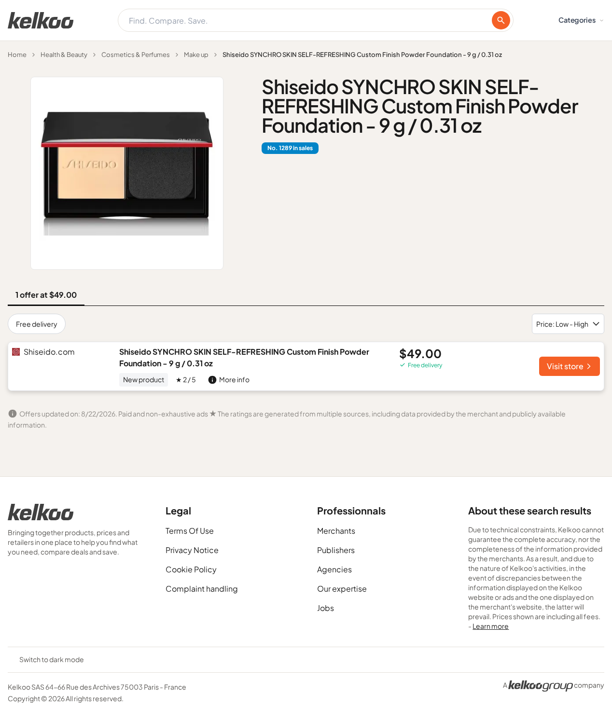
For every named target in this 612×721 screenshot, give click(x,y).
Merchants (336, 531)
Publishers (336, 550)
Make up (196, 54)
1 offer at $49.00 (46, 295)
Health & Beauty (64, 54)
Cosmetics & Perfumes (135, 54)
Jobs (325, 608)
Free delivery (36, 323)
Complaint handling (202, 588)
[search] (501, 20)
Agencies (334, 569)
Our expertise (342, 588)
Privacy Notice (192, 550)
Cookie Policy (191, 569)
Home (17, 54)
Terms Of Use (190, 531)
